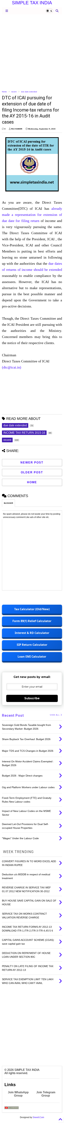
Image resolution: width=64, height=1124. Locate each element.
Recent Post (13, 715)
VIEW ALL (55, 715)
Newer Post (31, 462)
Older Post (32, 472)
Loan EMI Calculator (32, 657)
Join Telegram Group (45, 1094)
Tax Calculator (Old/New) (32, 609)
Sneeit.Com (38, 1117)
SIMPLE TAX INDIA (32, 2)
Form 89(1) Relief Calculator (31, 621)
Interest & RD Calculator (32, 633)
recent (14, 92)
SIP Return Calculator (32, 645)
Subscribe (32, 698)
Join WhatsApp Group (18, 1094)
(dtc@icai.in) (11, 367)
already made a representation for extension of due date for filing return (32, 215)
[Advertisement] (32, 52)
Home (4, 92)
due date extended (29, 92)
